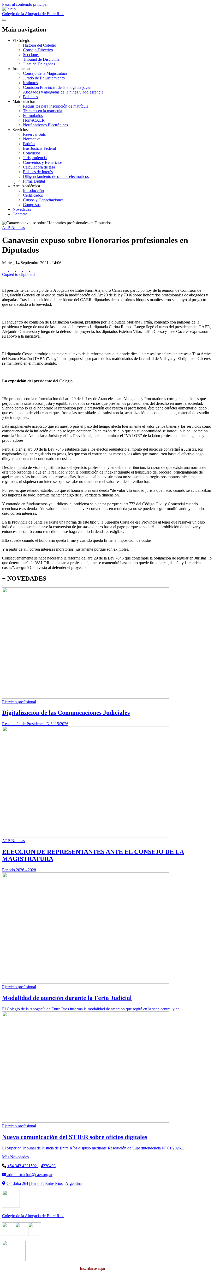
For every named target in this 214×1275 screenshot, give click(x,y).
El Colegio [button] (21, 40)
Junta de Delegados (39, 64)
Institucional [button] (23, 68)
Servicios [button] (20, 129)
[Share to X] (12, 270)
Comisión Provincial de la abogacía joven (57, 87)
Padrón (29, 143)
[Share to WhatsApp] (19, 270)
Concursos (31, 153)
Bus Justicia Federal (39, 148)
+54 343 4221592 (22, 1166)
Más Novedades (15, 1157)
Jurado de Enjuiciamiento (44, 78)
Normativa (31, 139)
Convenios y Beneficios (42, 162)
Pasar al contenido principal (24, 4)
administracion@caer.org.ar (29, 1174)
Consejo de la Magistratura (45, 73)
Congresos (31, 204)
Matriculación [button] (24, 101)
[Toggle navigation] (4, 20)
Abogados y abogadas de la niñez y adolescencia (63, 92)
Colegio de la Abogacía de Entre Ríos (33, 13)
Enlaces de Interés (38, 172)
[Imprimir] (5, 281)
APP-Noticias (13, 227)
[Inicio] (9, 9)
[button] (107, 272)
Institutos (30, 82)
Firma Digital (34, 181)
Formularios (33, 115)
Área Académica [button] (26, 186)
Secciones (31, 54)
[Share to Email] (26, 270)
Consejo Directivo (38, 50)
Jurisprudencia (35, 158)
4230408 (48, 1166)
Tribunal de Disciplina (41, 59)
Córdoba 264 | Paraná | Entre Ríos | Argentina (44, 1183)
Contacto (20, 214)
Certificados (33, 195)
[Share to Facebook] (5, 270)
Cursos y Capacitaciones (43, 200)
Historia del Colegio (39, 45)
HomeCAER (34, 120)
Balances (30, 97)
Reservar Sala (34, 134)
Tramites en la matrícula (42, 111)
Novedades (22, 209)
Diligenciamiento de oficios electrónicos (56, 176)
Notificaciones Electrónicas (45, 125)
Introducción (33, 190)
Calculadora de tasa (39, 167)
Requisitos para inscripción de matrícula (55, 106)
